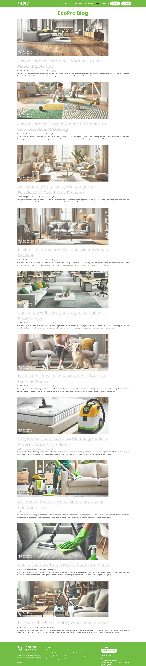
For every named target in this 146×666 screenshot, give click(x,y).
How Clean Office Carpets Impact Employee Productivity (60, 315)
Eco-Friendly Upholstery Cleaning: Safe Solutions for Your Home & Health (56, 189)
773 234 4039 (107, 656)
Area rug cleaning (52, 656)
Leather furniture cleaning (74, 650)
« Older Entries (22, 640)
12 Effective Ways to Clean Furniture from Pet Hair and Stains (61, 378)
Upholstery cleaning (53, 650)
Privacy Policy (107, 665)
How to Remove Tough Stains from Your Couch (63, 565)
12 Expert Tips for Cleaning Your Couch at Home (64, 622)
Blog (97, 3)
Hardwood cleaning (71, 653)
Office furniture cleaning (73, 659)
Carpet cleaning (51, 653)
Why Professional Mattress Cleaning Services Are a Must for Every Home (62, 441)
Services (65, 3)
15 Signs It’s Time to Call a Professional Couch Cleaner (62, 252)
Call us (115, 3)
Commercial (76, 3)
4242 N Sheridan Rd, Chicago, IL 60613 (116, 662)
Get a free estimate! (109, 651)
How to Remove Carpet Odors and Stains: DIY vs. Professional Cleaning (61, 126)
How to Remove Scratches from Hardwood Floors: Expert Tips (59, 63)
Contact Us (105, 3)
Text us (126, 3)
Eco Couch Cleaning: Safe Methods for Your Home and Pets (60, 504)
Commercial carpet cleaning (75, 656)
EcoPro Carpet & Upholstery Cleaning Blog (41, 71)
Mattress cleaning (52, 659)
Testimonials (88, 3)
